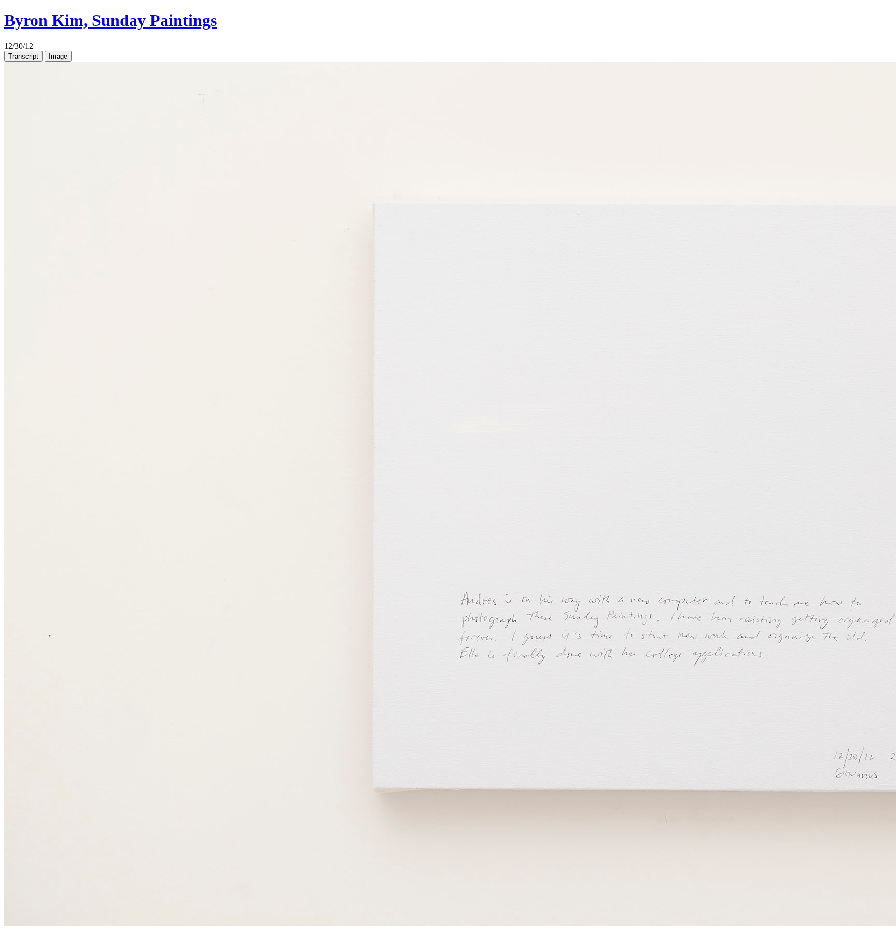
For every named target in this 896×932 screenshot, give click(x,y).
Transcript (23, 56)
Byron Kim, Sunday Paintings (110, 20)
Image (58, 56)
